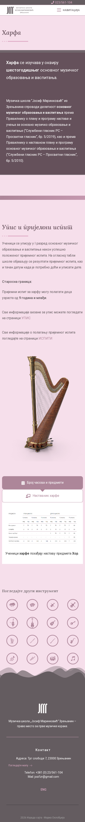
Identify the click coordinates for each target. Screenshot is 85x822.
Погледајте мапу (18, 765)
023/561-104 (63, 2)
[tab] (42, 482)
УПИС (26, 318)
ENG (43, 789)
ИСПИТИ (45, 338)
